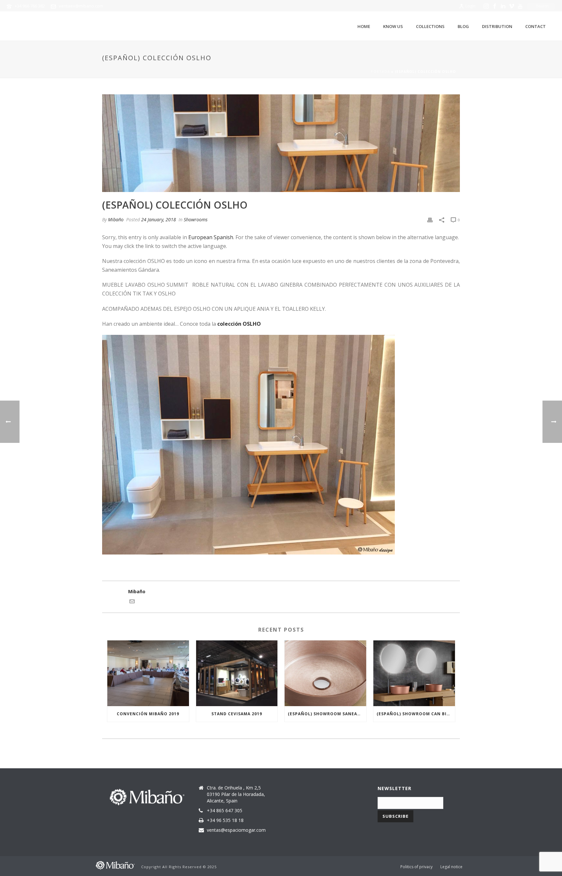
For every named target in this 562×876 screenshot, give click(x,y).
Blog (463, 26)
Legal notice (451, 866)
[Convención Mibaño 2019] (148, 673)
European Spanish (210, 237)
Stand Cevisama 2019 (236, 714)
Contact (535, 26)
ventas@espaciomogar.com (236, 830)
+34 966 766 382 (30, 6)
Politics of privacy (416, 866)
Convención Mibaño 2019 (148, 714)
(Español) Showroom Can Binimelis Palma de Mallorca (416, 714)
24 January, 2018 (158, 219)
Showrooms (195, 219)
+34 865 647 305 (224, 811)
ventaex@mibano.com (81, 6)
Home (363, 26)
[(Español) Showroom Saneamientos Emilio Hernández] (325, 673)
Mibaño (116, 219)
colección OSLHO (239, 323)
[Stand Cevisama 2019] (237, 673)
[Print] (430, 219)
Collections (430, 26)
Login (470, 6)
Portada (380, 71)
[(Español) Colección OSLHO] (281, 143)
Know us (393, 26)
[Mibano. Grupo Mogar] (115, 865)
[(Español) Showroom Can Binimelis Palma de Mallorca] (414, 673)
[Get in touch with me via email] (132, 602)
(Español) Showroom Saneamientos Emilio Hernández (327, 714)
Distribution (497, 26)
